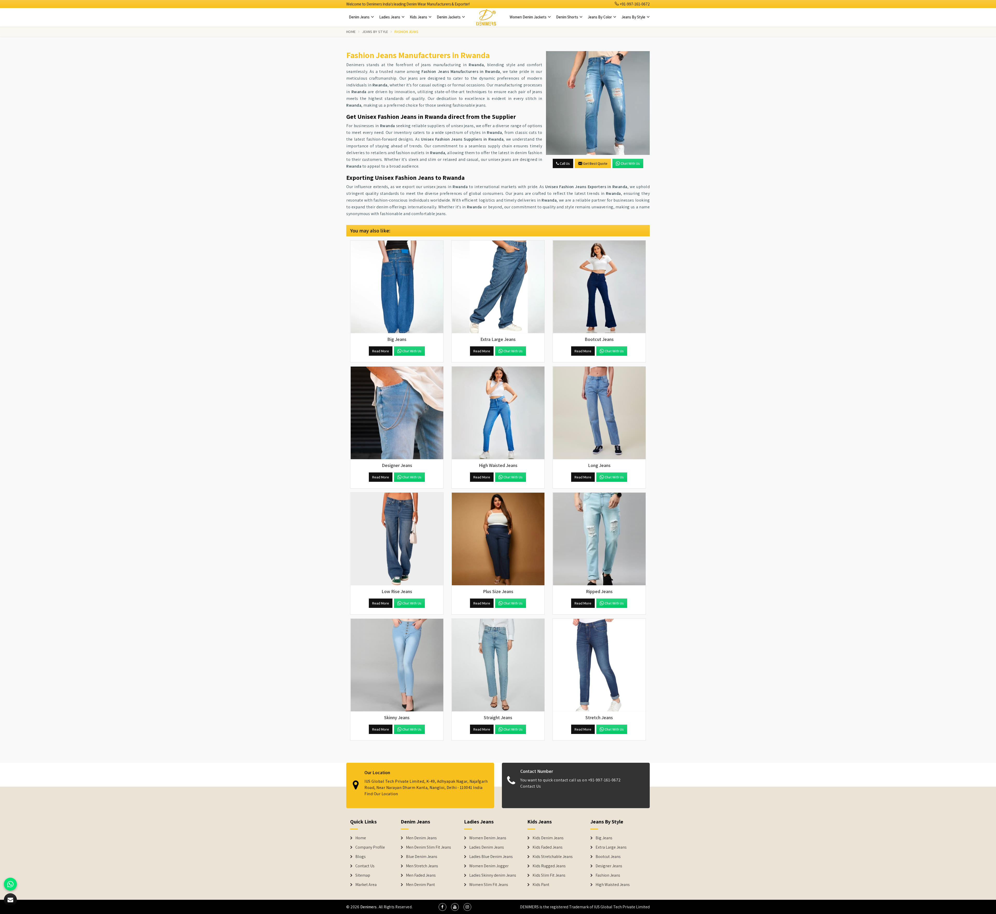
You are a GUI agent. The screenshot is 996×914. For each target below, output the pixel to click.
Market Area (366, 885)
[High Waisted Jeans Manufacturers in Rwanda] (498, 413)
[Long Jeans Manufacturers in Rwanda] (599, 413)
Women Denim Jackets (528, 17)
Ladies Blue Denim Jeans (491, 857)
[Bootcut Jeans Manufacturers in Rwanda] (599, 286)
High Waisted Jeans (613, 885)
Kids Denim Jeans (548, 838)
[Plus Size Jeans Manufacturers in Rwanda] (498, 539)
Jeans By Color (600, 17)
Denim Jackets (449, 17)
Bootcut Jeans (608, 857)
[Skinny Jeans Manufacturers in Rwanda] (396, 665)
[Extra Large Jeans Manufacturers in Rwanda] (498, 286)
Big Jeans (604, 838)
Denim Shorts (567, 17)
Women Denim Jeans (487, 838)
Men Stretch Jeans (422, 866)
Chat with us (630, 163)
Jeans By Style (633, 17)
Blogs (360, 857)
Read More (380, 351)
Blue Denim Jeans (421, 857)
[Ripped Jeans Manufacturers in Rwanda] (599, 539)
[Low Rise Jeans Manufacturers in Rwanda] (396, 539)
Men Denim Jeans (421, 838)
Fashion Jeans (608, 875)
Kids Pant (540, 885)
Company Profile (370, 847)
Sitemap (362, 875)
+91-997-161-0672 (634, 4)
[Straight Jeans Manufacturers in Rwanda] (498, 665)
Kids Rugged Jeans (549, 866)
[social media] (442, 907)
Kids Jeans (419, 17)
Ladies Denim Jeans (486, 847)
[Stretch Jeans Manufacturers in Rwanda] (599, 665)
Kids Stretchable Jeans (552, 857)
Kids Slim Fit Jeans (548, 875)
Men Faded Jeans (421, 875)
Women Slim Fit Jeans (488, 885)
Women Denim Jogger (489, 866)
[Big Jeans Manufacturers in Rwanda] (396, 286)
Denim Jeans (359, 17)
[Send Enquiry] (598, 103)
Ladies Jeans (390, 17)
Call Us (564, 163)
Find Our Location (381, 793)
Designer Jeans (609, 866)
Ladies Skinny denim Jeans (492, 875)
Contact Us (530, 786)
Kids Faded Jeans (547, 847)
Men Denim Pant (420, 885)
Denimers (368, 906)
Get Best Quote (595, 163)
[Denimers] (486, 17)
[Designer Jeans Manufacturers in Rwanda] (396, 413)
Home (351, 31)
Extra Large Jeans (611, 847)
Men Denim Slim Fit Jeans (428, 847)
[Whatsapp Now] (10, 884)
